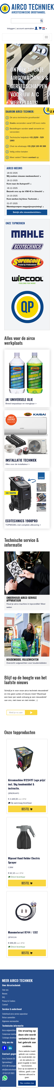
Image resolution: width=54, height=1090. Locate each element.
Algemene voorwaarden (10, 1021)
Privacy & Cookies (8, 1000)
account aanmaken (25, 28)
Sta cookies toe (27, 1083)
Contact (5, 1004)
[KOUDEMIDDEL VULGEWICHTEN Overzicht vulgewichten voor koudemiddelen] (27, 635)
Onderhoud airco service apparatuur (15, 1013)
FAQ (3, 997)
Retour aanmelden (8, 1017)
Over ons (5, 989)
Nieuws (4, 993)
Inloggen (11, 28)
